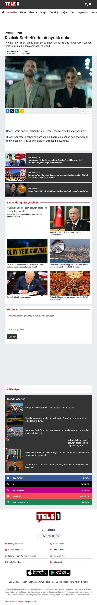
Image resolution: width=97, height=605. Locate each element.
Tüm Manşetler (59, 556)
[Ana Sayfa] (3, 12)
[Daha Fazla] (22, 111)
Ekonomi (33, 12)
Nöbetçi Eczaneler (15, 543)
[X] (44, 536)
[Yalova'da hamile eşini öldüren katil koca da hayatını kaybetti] (27, 209)
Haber (23, 12)
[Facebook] (39, 536)
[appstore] (37, 572)
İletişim (84, 582)
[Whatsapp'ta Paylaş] (17, 111)
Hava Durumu (58, 543)
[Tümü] (89, 389)
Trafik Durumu (58, 550)
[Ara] (86, 4)
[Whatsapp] (58, 536)
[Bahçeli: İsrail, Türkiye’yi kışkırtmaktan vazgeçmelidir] (70, 218)
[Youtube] (53, 536)
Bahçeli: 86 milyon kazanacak (19, 297)
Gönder (12, 336)
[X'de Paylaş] (12, 111)
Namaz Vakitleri (15, 550)
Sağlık (64, 12)
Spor (72, 12)
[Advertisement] (48, 365)
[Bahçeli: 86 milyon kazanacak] (27, 283)
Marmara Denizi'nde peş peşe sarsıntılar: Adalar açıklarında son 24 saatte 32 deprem (69, 266)
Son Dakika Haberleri (16, 562)
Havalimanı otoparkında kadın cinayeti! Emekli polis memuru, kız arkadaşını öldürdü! (25, 266)
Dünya (43, 12)
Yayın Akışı (83, 12)
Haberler (9, 33)
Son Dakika (11, 12)
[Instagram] (48, 536)
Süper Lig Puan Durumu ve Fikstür (22, 556)
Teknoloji (53, 12)
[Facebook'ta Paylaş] (7, 111)
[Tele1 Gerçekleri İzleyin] (12, 5)
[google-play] (60, 572)
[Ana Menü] (90, 4)
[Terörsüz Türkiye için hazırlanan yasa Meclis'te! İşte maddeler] (70, 283)
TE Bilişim (19, 602)
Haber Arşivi (58, 562)
